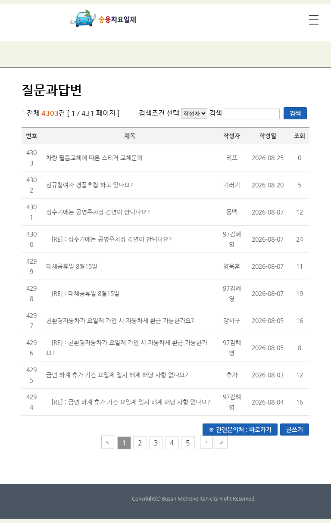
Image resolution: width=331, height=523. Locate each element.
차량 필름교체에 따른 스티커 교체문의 (94, 157)
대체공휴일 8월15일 (71, 266)
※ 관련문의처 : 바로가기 (240, 429)
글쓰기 (294, 429)
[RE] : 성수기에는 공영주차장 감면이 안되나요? (111, 239)
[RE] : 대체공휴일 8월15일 (85, 293)
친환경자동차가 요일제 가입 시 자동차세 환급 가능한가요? (120, 320)
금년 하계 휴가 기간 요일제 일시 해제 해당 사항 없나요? (117, 374)
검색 (216, 113)
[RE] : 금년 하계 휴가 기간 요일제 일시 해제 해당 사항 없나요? (130, 401)
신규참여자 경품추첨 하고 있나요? (89, 184)
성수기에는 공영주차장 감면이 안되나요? (98, 212)
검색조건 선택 (159, 113)
